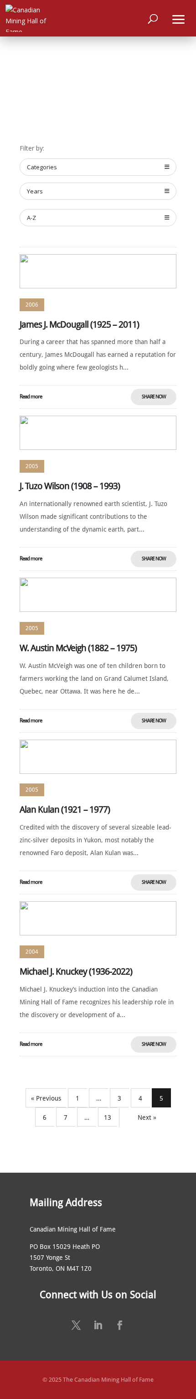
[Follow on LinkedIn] (98, 1325)
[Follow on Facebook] (120, 1325)
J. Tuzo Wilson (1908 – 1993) (70, 485)
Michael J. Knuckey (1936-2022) (76, 971)
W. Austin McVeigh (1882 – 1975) (78, 647)
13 (107, 1117)
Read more (31, 396)
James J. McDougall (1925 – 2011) (79, 324)
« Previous (46, 1098)
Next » (147, 1117)
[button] (178, 18)
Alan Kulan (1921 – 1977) (65, 809)
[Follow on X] (76, 1325)
